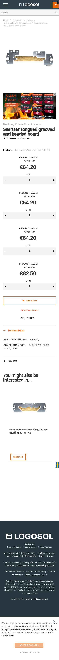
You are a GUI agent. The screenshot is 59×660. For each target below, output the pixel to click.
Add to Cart (18, 457)
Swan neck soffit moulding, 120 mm (28, 429)
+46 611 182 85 (30, 565)
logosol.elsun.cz (46, 556)
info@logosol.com (46, 565)
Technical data (16, 330)
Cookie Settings (45, 547)
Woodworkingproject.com (36, 574)
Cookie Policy (8, 635)
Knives (30, 20)
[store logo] (29, 4)
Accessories (18, 20)
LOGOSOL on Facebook (14, 571)
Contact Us (29, 544)
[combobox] (29, 13)
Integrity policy (29, 547)
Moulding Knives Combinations (17, 23)
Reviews (12, 360)
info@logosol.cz (30, 556)
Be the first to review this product (17, 139)
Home (5, 20)
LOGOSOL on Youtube (35, 571)
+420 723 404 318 (14, 556)
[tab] (29, 331)
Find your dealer (29, 310)
